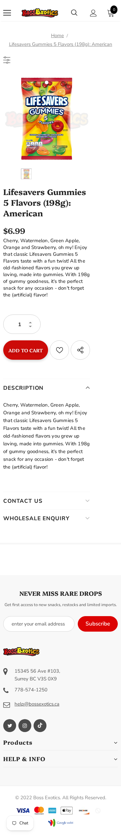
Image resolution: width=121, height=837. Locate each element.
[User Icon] (93, 13)
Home (57, 35)
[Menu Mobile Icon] (7, 13)
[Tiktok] (40, 725)
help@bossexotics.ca (37, 704)
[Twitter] (9, 725)
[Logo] (40, 12)
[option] (46, 118)
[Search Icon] (74, 13)
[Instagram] (24, 725)
